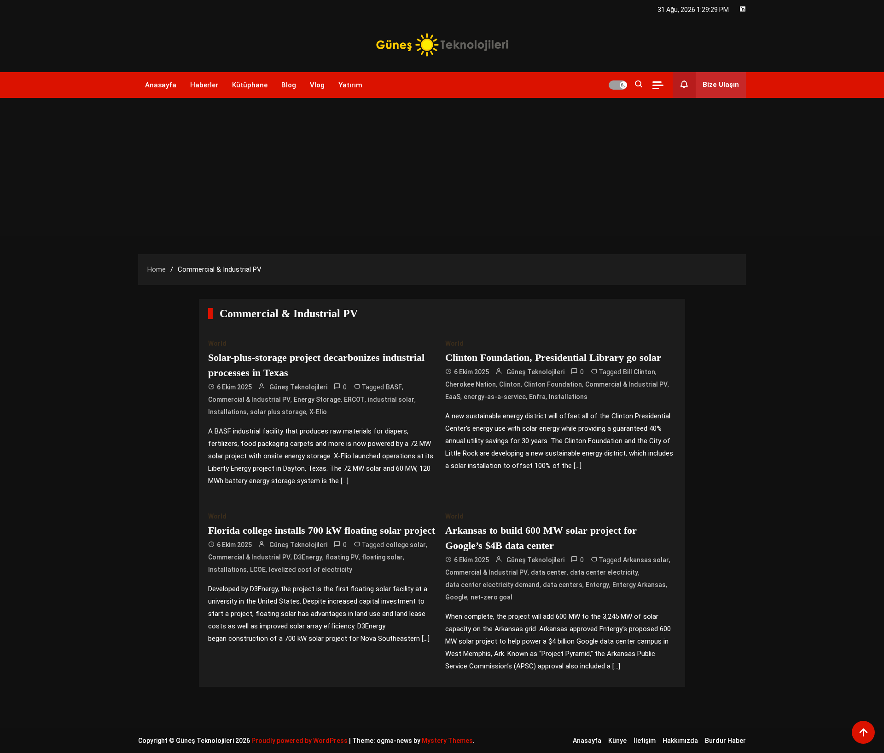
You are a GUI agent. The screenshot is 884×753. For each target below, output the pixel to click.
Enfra (537, 396)
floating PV (342, 557)
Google (456, 597)
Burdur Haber (725, 740)
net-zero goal (491, 597)
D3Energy (308, 557)
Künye (617, 740)
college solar (406, 544)
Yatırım (350, 85)
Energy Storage (317, 399)
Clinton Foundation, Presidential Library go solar (553, 357)
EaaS (452, 396)
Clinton (510, 384)
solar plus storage (278, 412)
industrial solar (391, 399)
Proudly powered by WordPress (300, 740)
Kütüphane (250, 85)
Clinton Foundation (553, 384)
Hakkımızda (680, 740)
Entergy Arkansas (639, 584)
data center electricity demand (492, 584)
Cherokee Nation (470, 384)
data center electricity (604, 572)
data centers (562, 584)
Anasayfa (160, 85)
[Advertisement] (442, 167)
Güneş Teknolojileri (298, 387)
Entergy (597, 584)
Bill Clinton (639, 372)
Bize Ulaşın (721, 84)
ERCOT (354, 399)
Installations (227, 412)
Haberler (204, 85)
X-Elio (318, 412)
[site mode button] (618, 85)
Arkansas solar (646, 560)
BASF (394, 387)
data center (549, 572)
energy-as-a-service (495, 396)
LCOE (258, 569)
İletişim (645, 740)
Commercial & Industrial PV (249, 399)
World (217, 343)
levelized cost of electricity (310, 569)
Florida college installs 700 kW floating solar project (321, 530)
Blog (288, 85)
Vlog (317, 85)
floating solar (382, 557)
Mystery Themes (447, 740)
